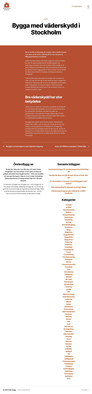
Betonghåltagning (68, 225)
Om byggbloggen (77, 6)
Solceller (68, 344)
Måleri (68, 304)
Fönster (68, 262)
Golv (68, 269)
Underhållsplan (68, 369)
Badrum (68, 212)
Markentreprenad (68, 312)
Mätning (69, 316)
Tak (68, 354)
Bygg (46, 19)
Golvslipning (68, 272)
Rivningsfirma (69, 329)
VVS (68, 379)
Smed (69, 339)
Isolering (68, 287)
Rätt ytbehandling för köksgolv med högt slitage (68, 187)
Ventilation (69, 376)
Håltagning (69, 274)
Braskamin (68, 227)
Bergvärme (69, 217)
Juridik (68, 289)
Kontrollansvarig (69, 297)
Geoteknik (68, 267)
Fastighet (68, 259)
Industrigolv (68, 282)
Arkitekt (69, 205)
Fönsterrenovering (68, 264)
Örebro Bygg (12, 390)
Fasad (68, 252)
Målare (68, 302)
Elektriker (68, 245)
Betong (68, 222)
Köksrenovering (68, 294)
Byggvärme (68, 240)
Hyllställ (69, 277)
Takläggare (69, 356)
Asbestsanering (68, 210)
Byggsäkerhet (69, 235)
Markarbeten (68, 309)
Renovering (69, 326)
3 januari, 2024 (52, 39)
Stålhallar (68, 349)
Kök (68, 292)
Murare (68, 319)
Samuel (42, 39)
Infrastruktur (68, 284)
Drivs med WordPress (24, 390)
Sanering (68, 336)
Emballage (68, 247)
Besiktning (68, 220)
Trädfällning (68, 364)
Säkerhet (68, 331)
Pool (68, 324)
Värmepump (68, 374)
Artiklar (68, 207)
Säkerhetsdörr (68, 334)
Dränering (68, 242)
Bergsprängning (68, 215)
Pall (68, 321)
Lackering (68, 299)
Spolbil (68, 346)
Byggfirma (68, 232)
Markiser (68, 314)
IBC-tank (69, 279)
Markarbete (68, 307)
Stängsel (68, 351)
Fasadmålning (69, 254)
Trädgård (68, 366)
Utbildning (68, 371)
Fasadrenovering (69, 257)
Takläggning (68, 359)
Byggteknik (69, 237)
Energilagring (69, 249)
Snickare (69, 341)
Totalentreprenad (68, 361)
